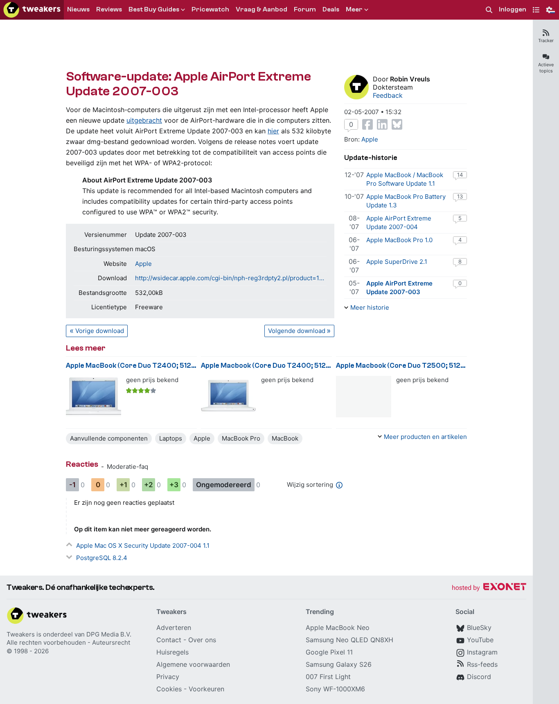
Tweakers (21, 634)
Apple (143, 264)
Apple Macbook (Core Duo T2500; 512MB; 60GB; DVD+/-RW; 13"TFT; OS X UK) (401, 365)
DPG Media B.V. (108, 634)
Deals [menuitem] (330, 9)
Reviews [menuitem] (109, 9)
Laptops (170, 438)
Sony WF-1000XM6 (335, 689)
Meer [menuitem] (354, 9)
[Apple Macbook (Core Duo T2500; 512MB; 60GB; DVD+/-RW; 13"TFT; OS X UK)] (363, 396)
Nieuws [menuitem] (78, 9)
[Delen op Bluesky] (397, 124)
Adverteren (173, 627)
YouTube (480, 640)
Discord (479, 677)
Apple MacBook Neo (338, 627)
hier (273, 131)
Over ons (202, 640)
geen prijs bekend (152, 380)
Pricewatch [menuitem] (210, 9)
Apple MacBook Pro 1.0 (399, 240)
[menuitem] (489, 10)
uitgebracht (144, 120)
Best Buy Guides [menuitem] (153, 9)
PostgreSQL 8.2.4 (101, 558)
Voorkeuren (206, 689)
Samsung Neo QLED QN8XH (349, 640)
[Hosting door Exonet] (489, 588)
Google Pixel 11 (329, 652)
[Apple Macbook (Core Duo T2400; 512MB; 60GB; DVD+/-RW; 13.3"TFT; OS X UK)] (228, 396)
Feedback (388, 95)
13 (460, 196)
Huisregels (172, 652)
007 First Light (328, 677)
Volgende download (296, 331)
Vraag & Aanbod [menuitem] (261, 9)
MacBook (285, 438)
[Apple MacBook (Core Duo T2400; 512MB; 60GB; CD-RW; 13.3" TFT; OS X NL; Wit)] (93, 396)
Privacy (167, 677)
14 (460, 174)
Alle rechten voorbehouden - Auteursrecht (68, 642)
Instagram (482, 652)
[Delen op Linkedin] (382, 124)
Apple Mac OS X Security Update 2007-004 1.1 (143, 545)
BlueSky (479, 627)
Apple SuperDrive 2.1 (396, 261)
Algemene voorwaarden (193, 664)
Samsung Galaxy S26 (339, 664)
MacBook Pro (241, 438)
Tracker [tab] (546, 40)
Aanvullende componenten (109, 438)
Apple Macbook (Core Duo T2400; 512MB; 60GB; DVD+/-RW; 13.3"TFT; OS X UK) (266, 365)
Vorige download (99, 331)
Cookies (169, 689)
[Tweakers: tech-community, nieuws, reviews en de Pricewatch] (32, 10)
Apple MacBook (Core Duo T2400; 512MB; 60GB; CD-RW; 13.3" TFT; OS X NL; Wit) (131, 365)
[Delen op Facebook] (367, 124)
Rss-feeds (482, 664)
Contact (168, 640)
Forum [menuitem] (305, 9)
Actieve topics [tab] (546, 68)
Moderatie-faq (127, 466)
